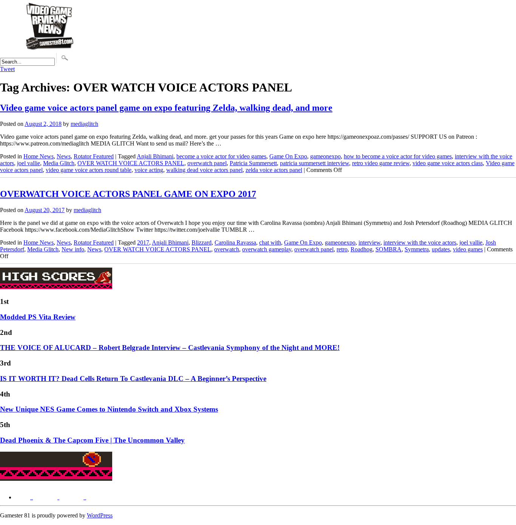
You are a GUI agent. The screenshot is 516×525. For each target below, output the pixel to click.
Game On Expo (288, 156)
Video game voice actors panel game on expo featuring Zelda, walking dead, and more (166, 108)
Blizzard (202, 242)
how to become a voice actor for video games (398, 156)
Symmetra (417, 249)
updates (441, 249)
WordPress (100, 515)
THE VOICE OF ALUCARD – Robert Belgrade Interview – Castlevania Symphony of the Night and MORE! (170, 348)
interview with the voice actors (419, 242)
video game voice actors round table (88, 170)
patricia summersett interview (314, 163)
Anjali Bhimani (155, 156)
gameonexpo (325, 156)
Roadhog (361, 249)
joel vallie (28, 163)
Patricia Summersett (253, 163)
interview (369, 242)
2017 (143, 242)
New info (73, 249)
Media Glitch (58, 163)
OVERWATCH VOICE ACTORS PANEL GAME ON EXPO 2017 (128, 194)
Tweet (7, 69)
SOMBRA (388, 249)
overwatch (226, 249)
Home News (38, 156)
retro (342, 249)
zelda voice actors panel (274, 170)
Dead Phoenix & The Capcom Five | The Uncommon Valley (92, 440)
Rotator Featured (94, 156)
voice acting (148, 170)
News (64, 156)
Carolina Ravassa (235, 242)
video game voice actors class (447, 163)
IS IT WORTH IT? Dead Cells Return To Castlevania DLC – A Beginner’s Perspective (133, 379)
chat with (270, 242)
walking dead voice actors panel (204, 170)
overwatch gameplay (266, 249)
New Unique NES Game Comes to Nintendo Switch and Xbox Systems (109, 409)
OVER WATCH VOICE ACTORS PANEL (130, 163)
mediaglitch (84, 124)
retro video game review (380, 163)
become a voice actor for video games (221, 156)
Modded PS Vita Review (38, 317)
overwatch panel (207, 163)
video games (468, 249)
